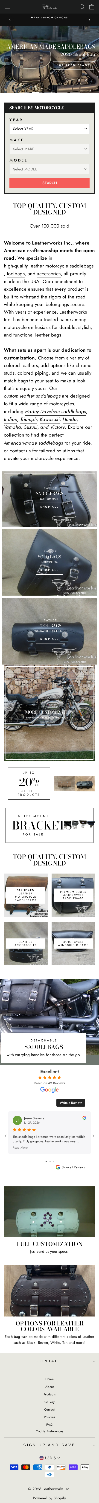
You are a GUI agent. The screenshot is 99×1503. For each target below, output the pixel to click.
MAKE (16, 140)
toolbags (16, 273)
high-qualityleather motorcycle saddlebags (49, 265)
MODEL (18, 160)
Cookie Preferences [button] (49, 1431)
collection (14, 434)
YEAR (16, 119)
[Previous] (10, 20)
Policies (49, 1417)
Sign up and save (49, 1445)
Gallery (49, 1402)
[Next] (89, 20)
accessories (49, 273)
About (49, 1386)
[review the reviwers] (84, 1118)
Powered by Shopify (49, 1498)
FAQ (49, 1424)
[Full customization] (49, 1211)
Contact (49, 1361)
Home (49, 1379)
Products (49, 1394)
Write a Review (71, 1102)
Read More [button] (20, 1147)
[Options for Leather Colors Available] (49, 1291)
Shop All (49, 507)
